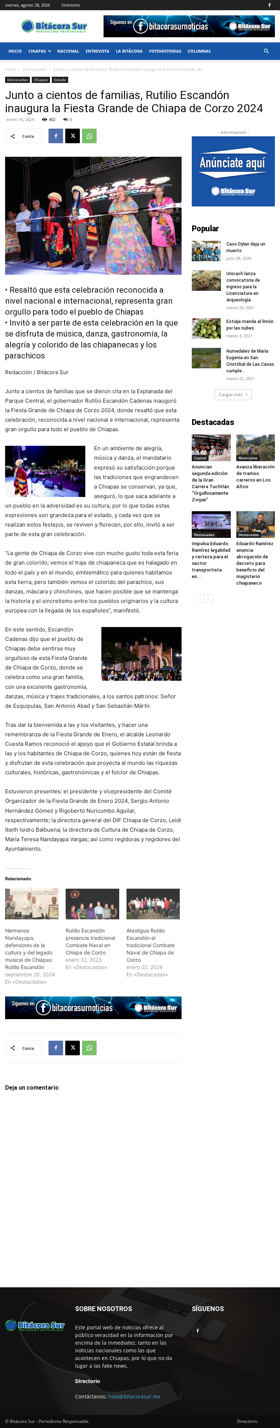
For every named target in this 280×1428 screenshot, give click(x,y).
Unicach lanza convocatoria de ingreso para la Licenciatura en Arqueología (243, 287)
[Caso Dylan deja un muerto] (206, 251)
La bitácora (129, 51)
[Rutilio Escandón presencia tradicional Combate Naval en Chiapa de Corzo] (92, 904)
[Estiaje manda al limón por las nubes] (206, 328)
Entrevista (97, 51)
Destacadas (35, 69)
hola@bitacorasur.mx (134, 1396)
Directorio (71, 5)
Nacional (68, 51)
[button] (266, 51)
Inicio (15, 51)
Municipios (247, 457)
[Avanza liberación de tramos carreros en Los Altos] (255, 447)
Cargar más (231, 394)
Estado (60, 79)
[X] (72, 136)
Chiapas (37, 51)
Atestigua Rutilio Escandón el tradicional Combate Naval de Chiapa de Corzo (151, 945)
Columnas (199, 51)
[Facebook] (269, 5)
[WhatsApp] (89, 136)
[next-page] (208, 598)
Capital (200, 457)
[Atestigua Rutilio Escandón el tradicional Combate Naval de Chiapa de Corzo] (153, 904)
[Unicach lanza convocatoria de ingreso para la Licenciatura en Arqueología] (206, 280)
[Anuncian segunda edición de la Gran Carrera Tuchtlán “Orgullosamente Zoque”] (211, 447)
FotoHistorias (165, 51)
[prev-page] (196, 598)
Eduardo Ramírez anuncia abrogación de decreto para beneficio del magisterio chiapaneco (254, 563)
